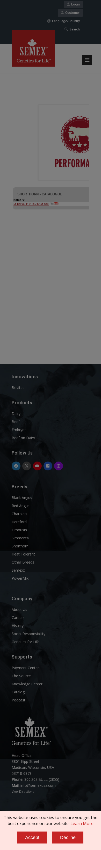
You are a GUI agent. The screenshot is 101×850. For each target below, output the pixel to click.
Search (74, 29)
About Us (19, 609)
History (18, 625)
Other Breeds (23, 562)
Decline (68, 837)
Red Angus (21, 505)
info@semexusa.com (38, 785)
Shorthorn (20, 546)
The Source (21, 675)
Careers (18, 617)
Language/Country (65, 21)
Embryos (19, 429)
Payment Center (25, 667)
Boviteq (18, 387)
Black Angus (22, 497)
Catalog (18, 691)
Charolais (19, 513)
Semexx (18, 570)
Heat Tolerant (23, 554)
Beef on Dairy (23, 437)
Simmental (21, 537)
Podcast (18, 700)
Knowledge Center (27, 683)
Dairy (16, 413)
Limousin (19, 529)
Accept (32, 837)
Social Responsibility (28, 633)
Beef (16, 421)
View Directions (23, 791)
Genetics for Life (25, 641)
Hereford (19, 521)
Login (75, 4)
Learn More (81, 823)
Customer (72, 13)
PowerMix (20, 578)
